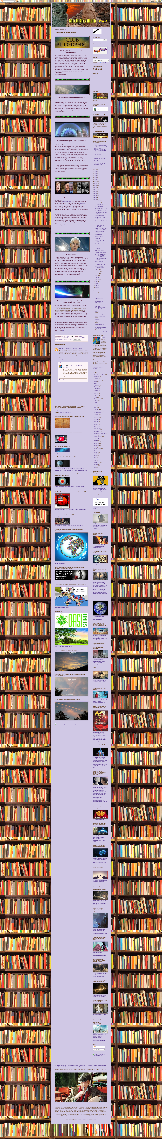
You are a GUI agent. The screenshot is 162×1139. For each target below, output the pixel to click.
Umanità (96, 421)
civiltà (95, 435)
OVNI (67, 339)
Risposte (62, 363)
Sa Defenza (97, 319)
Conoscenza (97, 390)
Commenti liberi (97, 154)
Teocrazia (96, 419)
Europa (95, 395)
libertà (95, 447)
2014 (95, 195)
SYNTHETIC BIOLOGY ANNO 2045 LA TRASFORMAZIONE (100, 255)
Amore (95, 381)
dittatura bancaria (67, 201)
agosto (97, 273)
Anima (95, 383)
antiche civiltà (97, 426)
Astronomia (96, 385)
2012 (95, 199)
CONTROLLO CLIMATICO (61, 337)
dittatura (96, 440)
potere (95, 455)
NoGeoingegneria (99, 298)
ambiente (96, 424)
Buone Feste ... (97, 160)
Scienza (96, 414)
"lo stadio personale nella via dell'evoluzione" (101, 244)
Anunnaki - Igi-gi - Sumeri (101, 208)
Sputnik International (99, 324)
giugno (97, 277)
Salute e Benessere (98, 411)
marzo (97, 283)
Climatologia (97, 388)
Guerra (95, 402)
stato (95, 460)
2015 (95, 193)
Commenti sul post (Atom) (65, 412)
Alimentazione (97, 380)
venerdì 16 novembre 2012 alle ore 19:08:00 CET (72, 348)
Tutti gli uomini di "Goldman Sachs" (100, 267)
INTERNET (96, 404)
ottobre (97, 269)
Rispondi (61, 359)
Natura (95, 407)
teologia (96, 464)
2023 (95, 177)
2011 (95, 290)
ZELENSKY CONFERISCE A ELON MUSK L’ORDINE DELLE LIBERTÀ (100, 301)
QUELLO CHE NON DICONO (99, 241)
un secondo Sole (99, 204)
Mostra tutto (105, 331)
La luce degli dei (99, 206)
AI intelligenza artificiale (99, 374)
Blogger (94, 1119)
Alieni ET (96, 378)
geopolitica (96, 443)
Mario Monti (63, 339)
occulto (95, 450)
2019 (95, 185)
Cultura (95, 392)
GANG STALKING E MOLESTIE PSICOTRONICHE (100, 263)
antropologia (97, 429)
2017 (95, 189)
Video (70, 339)
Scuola (95, 416)
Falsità (95, 397)
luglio (97, 275)
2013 (95, 197)
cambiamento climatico (99, 433)
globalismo (96, 445)
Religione (96, 409)
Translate (104, 62)
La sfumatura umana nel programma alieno (99, 164)
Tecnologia (96, 417)
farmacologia (97, 441)
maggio (97, 279)
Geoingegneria (97, 399)
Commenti (97, 1049)
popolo (95, 454)
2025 (95, 173)
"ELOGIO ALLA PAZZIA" (100, 252)
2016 (95, 191)
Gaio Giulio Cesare (99, 250)
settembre (98, 271)
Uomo (95, 423)
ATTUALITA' (96, 376)
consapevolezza (98, 436)
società (95, 459)
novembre (98, 202)
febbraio (98, 285)
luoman (84, 1119)
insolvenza (97, 238)
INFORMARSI (98, 234)
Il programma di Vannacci (100, 316)
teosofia (96, 466)
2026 (95, 171)
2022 (95, 179)
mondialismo (97, 448)
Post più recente (59, 410)
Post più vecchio (83, 410)
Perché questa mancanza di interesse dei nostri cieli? (100, 157)
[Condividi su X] (76, 340)
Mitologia (96, 405)
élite (95, 467)
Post (96, 1046)
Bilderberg (80, 336)
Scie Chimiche (97, 412)
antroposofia (97, 431)
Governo (96, 400)
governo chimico (78, 337)
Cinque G (96, 386)
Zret (60, 348)
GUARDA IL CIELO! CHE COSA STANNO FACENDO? (101, 225)
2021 (95, 181)
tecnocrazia (96, 462)
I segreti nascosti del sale (100, 321)
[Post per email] (72, 336)
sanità (95, 457)
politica (95, 452)
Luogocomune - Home (100, 314)
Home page (71, 410)
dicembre (98, 201)
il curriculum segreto (100, 215)
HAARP (83, 337)
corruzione (96, 438)
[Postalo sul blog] (75, 340)
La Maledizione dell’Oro (100, 210)
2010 (95, 292)
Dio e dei (96, 393)
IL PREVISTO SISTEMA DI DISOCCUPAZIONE (101, 229)
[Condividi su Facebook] (78, 340)
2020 (95, 183)
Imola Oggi (97, 306)
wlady (62, 336)
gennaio (98, 287)
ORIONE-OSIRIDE (99, 236)
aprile (97, 281)
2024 (95, 175)
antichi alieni (97, 428)
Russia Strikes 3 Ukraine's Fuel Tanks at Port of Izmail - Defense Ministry (100, 327)
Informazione (58, 339)
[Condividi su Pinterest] (80, 340)
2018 (95, 187)
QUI (65, 111)
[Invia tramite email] (73, 340)
